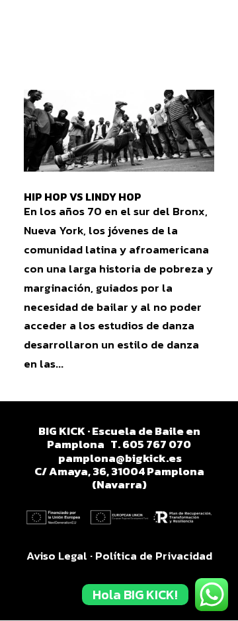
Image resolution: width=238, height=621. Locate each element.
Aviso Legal (56, 555)
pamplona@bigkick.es (120, 458)
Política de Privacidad (153, 555)
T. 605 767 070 (150, 444)
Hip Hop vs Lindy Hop (82, 197)
